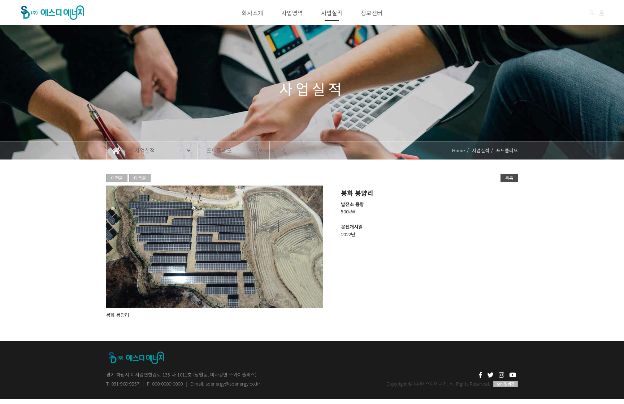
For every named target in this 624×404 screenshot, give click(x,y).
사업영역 (292, 12)
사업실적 (332, 12)
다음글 (140, 178)
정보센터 (371, 12)
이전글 (117, 178)
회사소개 (252, 12)
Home (458, 150)
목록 (509, 178)
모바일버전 (506, 384)
